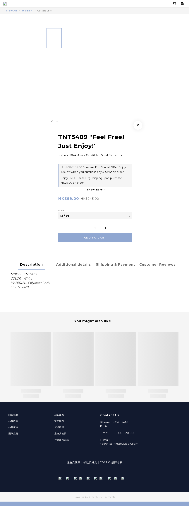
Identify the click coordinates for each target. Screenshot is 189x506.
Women (27, 10)
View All (11, 10)
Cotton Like (44, 10)
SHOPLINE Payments (102, 496)
